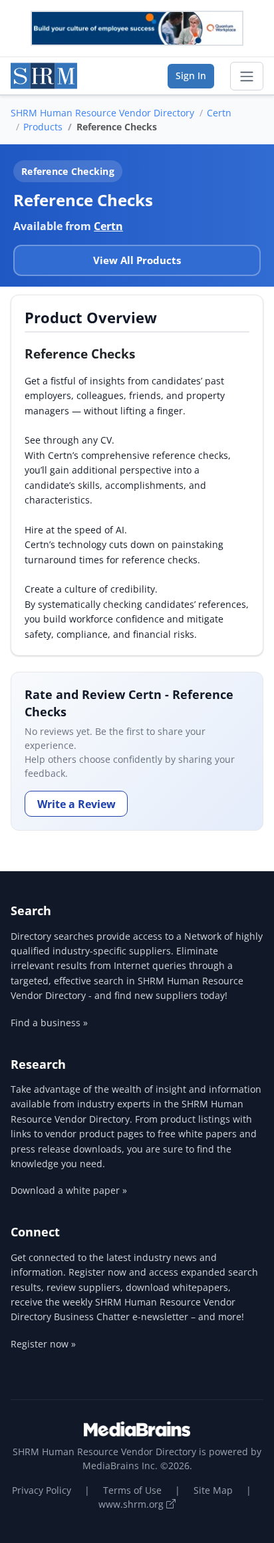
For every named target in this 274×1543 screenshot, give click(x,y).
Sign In (191, 75)
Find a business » (49, 1022)
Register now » (43, 1343)
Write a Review (76, 804)
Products (43, 126)
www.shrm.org (132, 1504)
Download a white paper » (69, 1190)
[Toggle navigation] (246, 76)
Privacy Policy (41, 1490)
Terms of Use (132, 1490)
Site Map (213, 1490)
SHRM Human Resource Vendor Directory (102, 112)
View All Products (137, 260)
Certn (219, 112)
